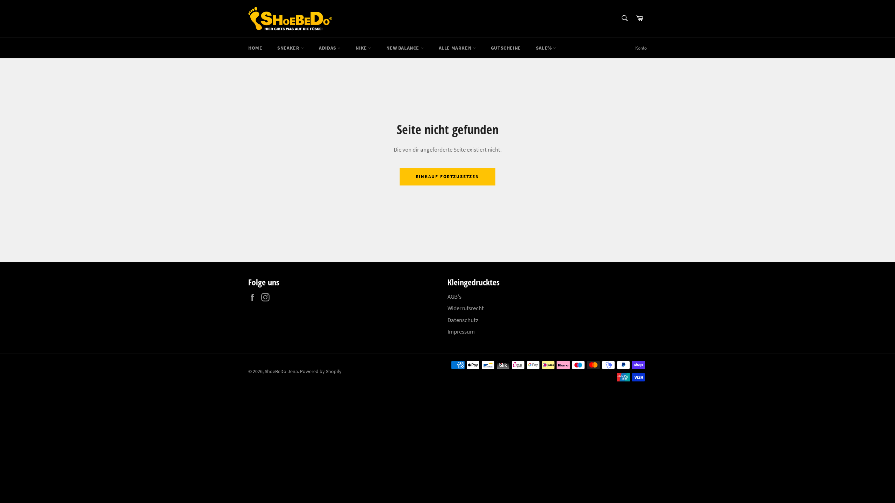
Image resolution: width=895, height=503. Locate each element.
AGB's (454, 296)
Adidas (328, 48)
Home (255, 48)
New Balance (403, 48)
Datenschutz (463, 320)
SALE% (544, 48)
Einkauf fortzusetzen (447, 177)
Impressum (461, 331)
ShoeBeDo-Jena (281, 371)
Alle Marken (456, 48)
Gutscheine (506, 48)
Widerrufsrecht (466, 308)
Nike (362, 48)
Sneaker (289, 48)
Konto (641, 48)
